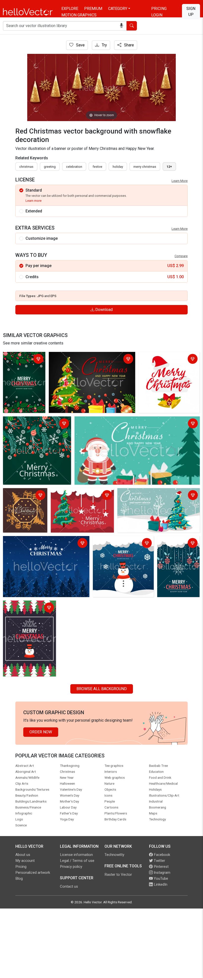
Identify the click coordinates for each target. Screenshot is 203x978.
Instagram (161, 872)
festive (97, 167)
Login (156, 15)
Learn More (180, 181)
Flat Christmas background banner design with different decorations (23, 365)
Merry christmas (144, 167)
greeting (50, 167)
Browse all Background (101, 688)
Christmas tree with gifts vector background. (89, 356)
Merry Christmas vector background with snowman (117, 543)
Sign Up (190, 11)
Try (104, 45)
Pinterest (161, 866)
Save (80, 45)
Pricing (159, 8)
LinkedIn (160, 884)
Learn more (33, 200)
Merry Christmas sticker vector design (167, 359)
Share (128, 45)
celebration (74, 167)
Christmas (26, 167)
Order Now (40, 732)
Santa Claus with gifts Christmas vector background (120, 421)
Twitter (159, 860)
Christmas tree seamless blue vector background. (37, 543)
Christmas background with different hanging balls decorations (178, 546)
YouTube (160, 878)
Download (103, 309)
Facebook (161, 854)
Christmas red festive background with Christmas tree (81, 495)
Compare (181, 256)
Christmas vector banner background (21, 495)
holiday (118, 167)
